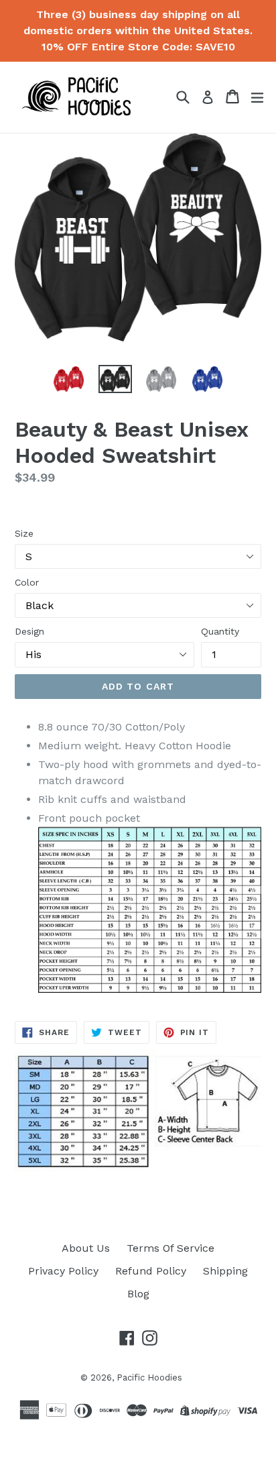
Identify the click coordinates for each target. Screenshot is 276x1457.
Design (29, 631)
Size (24, 533)
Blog (138, 1293)
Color (27, 582)
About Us (86, 1248)
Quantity (220, 631)
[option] (69, 379)
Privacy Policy (63, 1270)
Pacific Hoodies (149, 1377)
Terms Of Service (170, 1248)
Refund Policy (150, 1270)
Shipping (225, 1270)
